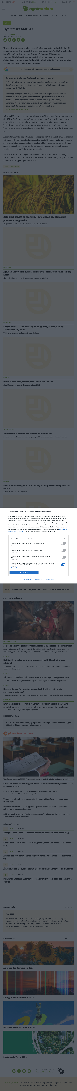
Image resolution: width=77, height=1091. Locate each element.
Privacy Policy (50, 579)
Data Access (38, 579)
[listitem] (38, 539)
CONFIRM (24, 572)
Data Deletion (27, 579)
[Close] (73, 512)
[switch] (63, 543)
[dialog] (38, 545)
